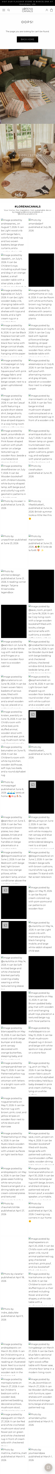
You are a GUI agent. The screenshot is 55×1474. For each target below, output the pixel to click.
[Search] (8, 10)
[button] (14, 235)
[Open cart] (51, 10)
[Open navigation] (3, 10)
